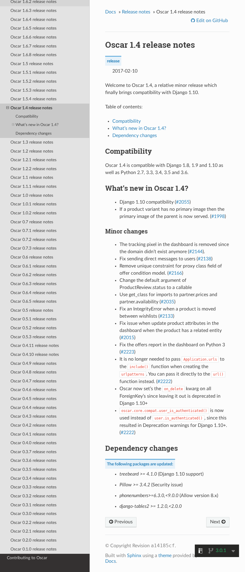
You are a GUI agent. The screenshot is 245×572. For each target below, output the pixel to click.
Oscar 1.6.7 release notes (33, 46)
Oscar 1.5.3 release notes (33, 90)
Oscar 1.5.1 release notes (33, 72)
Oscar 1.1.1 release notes (33, 186)
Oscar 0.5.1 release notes (33, 319)
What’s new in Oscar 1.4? (37, 125)
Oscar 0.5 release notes (31, 310)
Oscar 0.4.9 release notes (33, 363)
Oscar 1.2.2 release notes (33, 169)
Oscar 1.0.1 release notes (33, 204)
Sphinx (134, 555)
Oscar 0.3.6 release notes (33, 460)
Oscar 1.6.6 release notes (33, 37)
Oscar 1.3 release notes (31, 142)
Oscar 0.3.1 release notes (33, 505)
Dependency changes (34, 134)
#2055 (182, 202)
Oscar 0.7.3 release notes (33, 248)
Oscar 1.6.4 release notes (33, 19)
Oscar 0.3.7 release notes (33, 452)
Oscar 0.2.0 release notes (33, 540)
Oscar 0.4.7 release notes (33, 381)
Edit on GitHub (211, 20)
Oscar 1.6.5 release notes (33, 28)
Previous (123, 521)
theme (165, 555)
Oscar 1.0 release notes (31, 195)
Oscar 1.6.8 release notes (33, 55)
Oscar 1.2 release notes (31, 151)
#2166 (175, 273)
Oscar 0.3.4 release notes (33, 478)
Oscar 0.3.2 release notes (33, 496)
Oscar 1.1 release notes (31, 177)
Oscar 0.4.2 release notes (33, 425)
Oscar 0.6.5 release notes (33, 301)
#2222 (164, 381)
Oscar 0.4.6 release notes (33, 390)
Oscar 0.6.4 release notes (33, 292)
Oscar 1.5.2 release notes (33, 81)
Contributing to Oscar (27, 558)
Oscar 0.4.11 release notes (34, 345)
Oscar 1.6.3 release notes (33, 10)
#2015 (127, 337)
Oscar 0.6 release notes (31, 257)
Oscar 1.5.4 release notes (33, 99)
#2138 (204, 258)
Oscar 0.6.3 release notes (33, 284)
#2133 (166, 316)
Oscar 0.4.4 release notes (33, 407)
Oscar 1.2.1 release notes (33, 160)
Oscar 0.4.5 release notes (33, 398)
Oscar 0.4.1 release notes (33, 434)
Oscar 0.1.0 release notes (33, 549)
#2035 (167, 301)
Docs (110, 12)
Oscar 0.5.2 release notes (33, 328)
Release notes (136, 12)
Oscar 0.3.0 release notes (33, 513)
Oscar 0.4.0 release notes (33, 443)
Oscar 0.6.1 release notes (33, 266)
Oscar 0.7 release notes (31, 222)
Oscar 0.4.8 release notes (33, 372)
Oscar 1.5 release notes (31, 63)
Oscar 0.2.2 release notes (33, 522)
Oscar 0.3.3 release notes (33, 487)
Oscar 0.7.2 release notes (33, 239)
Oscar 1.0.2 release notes (33, 213)
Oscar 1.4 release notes (31, 108)
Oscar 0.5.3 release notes (33, 337)
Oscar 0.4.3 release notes (33, 416)
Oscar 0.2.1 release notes (33, 531)
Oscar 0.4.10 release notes (34, 354)
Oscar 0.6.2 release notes (33, 275)
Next (215, 521)
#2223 (127, 352)
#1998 (218, 216)
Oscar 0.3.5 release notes (33, 469)
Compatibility (27, 117)
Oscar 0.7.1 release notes (33, 230)
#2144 (196, 251)
